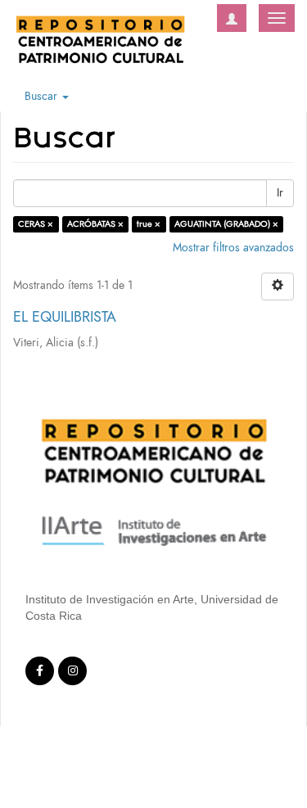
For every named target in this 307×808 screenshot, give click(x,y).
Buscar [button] (43, 96)
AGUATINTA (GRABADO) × (226, 224)
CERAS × (35, 224)
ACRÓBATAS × (95, 224)
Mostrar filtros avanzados (233, 247)
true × (148, 224)
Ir (280, 193)
